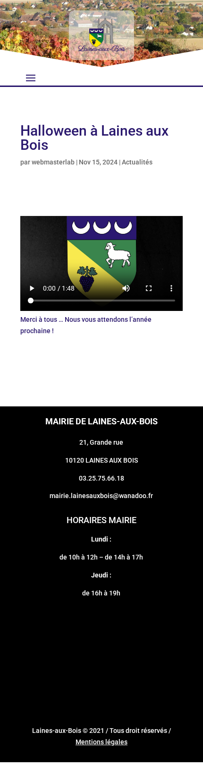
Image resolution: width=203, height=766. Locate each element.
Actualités (137, 162)
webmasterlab (53, 162)
